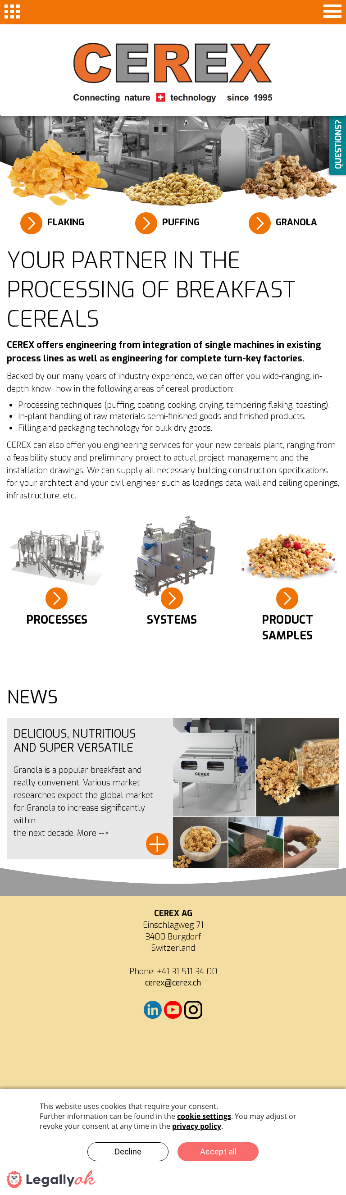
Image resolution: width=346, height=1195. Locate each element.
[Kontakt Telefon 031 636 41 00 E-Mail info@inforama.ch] (173, 1016)
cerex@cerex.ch (173, 982)
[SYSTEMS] (173, 557)
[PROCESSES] (58, 557)
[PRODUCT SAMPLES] (288, 557)
